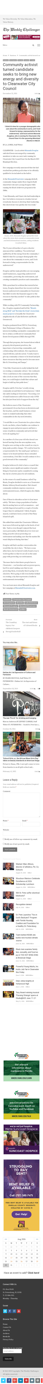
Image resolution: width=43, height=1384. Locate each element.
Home (5, 1324)
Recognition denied (24, 904)
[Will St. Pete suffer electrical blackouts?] (8, 893)
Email (24, 821)
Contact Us (7, 1327)
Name (5, 821)
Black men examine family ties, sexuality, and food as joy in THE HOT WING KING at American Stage (27, 953)
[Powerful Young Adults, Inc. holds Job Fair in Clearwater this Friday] (8, 967)
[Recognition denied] (8, 904)
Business (5, 60)
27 (11, 1247)
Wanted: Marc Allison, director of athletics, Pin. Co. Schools (27, 867)
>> (37, 1239)
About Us (6, 1330)
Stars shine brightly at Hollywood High (25, 982)
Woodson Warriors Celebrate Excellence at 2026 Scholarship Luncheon (28, 881)
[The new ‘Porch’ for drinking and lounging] (21, 693)
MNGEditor (31, 887)
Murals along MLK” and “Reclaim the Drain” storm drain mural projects (21, 311)
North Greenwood (11, 609)
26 (21, 1261)
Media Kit (6, 1337)
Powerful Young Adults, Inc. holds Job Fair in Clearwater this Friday (27, 969)
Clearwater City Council (22, 599)
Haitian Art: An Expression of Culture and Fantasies (19, 673)
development (9, 603)
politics (23, 609)
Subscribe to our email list (12, 1348)
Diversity (20, 60)
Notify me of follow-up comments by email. (21, 839)
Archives (6, 1333)
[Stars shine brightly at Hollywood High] (8, 981)
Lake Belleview (31, 603)
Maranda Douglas (31, 150)
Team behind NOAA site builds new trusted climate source (27, 937)
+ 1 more (32, 60)
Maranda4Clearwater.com (25, 588)
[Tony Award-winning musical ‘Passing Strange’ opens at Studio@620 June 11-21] (8, 992)
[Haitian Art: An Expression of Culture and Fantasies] (21, 647)
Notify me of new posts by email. (17, 844)
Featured (26, 60)
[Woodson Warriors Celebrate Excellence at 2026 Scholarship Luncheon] (8, 878)
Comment (6, 791)
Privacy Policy (8, 1340)
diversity (19, 603)
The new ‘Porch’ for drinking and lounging (19, 718)
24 (11, 1261)
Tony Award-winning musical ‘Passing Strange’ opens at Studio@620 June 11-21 (27, 995)
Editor (30, 873)
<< (6, 1239)
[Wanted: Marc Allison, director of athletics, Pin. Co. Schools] (8, 864)
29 (37, 1261)
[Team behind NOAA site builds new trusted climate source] (8, 935)
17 (11, 1258)
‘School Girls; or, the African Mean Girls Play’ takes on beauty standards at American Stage (21, 759)
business (7, 599)
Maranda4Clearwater (16, 179)
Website (6, 830)
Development (13, 60)
